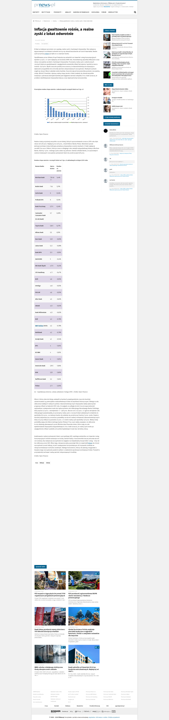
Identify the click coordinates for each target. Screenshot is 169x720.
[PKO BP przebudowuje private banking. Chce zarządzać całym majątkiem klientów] (106, 65)
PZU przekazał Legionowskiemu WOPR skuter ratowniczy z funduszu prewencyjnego (82, 596)
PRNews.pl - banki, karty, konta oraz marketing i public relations (86, 711)
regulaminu (92, 717)
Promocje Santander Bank (110, 694)
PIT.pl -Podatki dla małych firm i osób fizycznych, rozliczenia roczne (71, 711)
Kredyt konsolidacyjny (38, 694)
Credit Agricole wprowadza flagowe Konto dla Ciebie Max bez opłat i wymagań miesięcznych (121, 140)
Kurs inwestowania (37, 702)
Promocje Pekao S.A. (91, 691)
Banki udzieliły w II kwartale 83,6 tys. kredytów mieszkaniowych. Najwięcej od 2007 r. (83, 669)
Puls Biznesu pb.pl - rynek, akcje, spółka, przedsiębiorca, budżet (114, 711)
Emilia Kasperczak (117, 106)
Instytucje (46, 12)
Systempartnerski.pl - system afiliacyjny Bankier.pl (78, 711)
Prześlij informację (95, 706)
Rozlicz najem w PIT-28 (73, 691)
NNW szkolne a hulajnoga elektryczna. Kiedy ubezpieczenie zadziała (49, 668)
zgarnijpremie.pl (119, 706)
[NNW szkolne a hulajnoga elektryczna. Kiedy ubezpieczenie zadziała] (50, 654)
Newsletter (113, 12)
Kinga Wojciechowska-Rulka (120, 89)
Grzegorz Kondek (117, 97)
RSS (108, 706)
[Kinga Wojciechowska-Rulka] (106, 91)
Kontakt (56, 706)
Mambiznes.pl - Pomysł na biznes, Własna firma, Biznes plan (97, 711)
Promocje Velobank (126, 697)
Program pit (71, 699)
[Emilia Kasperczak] (106, 109)
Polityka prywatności (114, 717)
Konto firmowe (36, 699)
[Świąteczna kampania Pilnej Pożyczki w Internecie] (106, 145)
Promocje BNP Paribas (91, 694)
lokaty (47, 54)
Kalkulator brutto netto (56, 691)
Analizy (68, 12)
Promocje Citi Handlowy (91, 697)
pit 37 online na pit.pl (73, 694)
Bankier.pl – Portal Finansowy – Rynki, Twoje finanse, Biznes (65, 711)
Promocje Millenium (108, 699)
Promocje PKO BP (108, 697)
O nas (46, 706)
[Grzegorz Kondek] (106, 100)
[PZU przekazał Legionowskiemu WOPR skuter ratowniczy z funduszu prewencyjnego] (84, 580)
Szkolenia (95, 12)
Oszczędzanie (45, 43)
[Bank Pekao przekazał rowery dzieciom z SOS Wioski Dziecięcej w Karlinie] (50, 616)
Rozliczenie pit (71, 697)
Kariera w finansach (81, 12)
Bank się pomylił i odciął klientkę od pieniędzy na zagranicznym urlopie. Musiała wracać (122, 53)
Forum (103, 12)
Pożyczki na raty (37, 697)
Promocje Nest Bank (126, 699)
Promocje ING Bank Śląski (127, 691)
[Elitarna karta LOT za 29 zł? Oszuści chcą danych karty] (106, 46)
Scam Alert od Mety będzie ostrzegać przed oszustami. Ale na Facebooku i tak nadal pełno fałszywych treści (123, 74)
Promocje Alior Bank (108, 691)
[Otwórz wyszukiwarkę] (135, 12)
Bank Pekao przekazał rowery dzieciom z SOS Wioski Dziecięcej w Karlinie (50, 630)
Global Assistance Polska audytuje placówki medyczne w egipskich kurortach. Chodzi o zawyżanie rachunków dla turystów (83, 633)
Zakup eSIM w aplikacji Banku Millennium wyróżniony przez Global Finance (121, 175)
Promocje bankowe (90, 699)
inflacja (42, 463)
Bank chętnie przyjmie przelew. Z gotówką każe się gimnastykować (121, 35)
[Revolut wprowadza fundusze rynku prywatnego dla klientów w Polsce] (106, 159)
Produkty (57, 12)
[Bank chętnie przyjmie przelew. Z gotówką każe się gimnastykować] (106, 37)
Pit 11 (69, 702)
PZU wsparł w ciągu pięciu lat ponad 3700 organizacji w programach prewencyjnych (50, 595)
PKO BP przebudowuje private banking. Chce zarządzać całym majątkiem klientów (121, 63)
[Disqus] (67, 492)
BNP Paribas (39, 326)
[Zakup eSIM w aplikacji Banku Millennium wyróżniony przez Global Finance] (106, 170)
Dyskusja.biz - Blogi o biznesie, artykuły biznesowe (106, 711)
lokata (90, 443)
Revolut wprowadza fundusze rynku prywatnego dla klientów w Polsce (121, 165)
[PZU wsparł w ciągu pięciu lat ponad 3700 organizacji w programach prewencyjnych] (50, 580)
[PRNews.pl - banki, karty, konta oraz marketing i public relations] (44, 5)
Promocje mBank (125, 694)
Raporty (36, 12)
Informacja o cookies (101, 717)
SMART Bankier (36, 691)
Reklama (67, 706)
